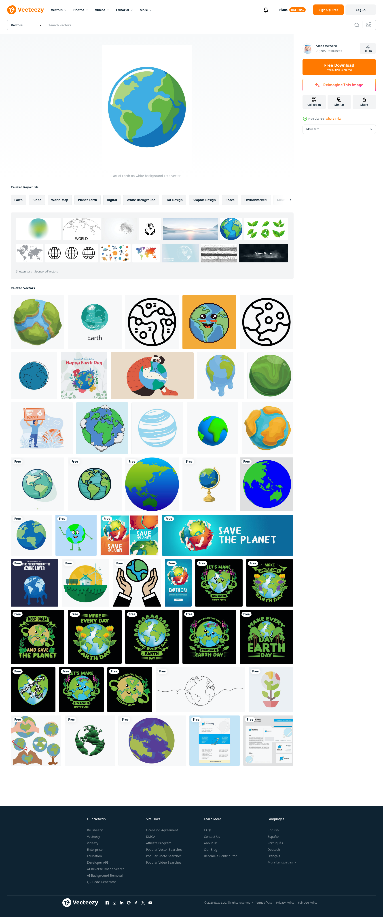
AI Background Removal (105, 875)
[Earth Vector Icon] (152, 740)
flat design (174, 200)
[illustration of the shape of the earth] (76, 535)
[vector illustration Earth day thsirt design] (219, 583)
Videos (100, 10)
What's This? (333, 119)
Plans (283, 10)
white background (141, 200)
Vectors (57, 10)
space (230, 200)
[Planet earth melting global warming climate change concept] (220, 375)
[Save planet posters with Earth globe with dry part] (129, 535)
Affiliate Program (158, 843)
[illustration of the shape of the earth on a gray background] (266, 484)
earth (18, 200)
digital (112, 200)
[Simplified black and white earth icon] (152, 322)
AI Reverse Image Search (106, 869)
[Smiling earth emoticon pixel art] (209, 322)
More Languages (280, 862)
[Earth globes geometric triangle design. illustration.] (90, 740)
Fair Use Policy (307, 902)
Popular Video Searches (163, 862)
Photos (78, 10)
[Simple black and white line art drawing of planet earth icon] (266, 322)
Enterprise (95, 849)
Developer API (97, 862)
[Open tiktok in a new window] (136, 902)
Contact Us (212, 836)
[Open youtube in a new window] (150, 902)
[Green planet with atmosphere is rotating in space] (270, 375)
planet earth (87, 200)
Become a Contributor (220, 856)
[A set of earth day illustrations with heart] (36, 740)
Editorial (122, 10)
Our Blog (210, 849)
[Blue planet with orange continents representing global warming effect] (267, 428)
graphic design (204, 200)
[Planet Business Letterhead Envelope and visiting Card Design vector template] (268, 740)
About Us (211, 843)
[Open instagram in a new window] (114, 902)
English (273, 830)
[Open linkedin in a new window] (121, 902)
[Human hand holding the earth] (137, 583)
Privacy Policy (285, 902)
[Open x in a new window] (143, 902)
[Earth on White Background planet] (34, 375)
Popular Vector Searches (164, 849)
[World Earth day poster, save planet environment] (178, 583)
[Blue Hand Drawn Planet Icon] (157, 428)
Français (274, 856)
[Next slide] (286, 200)
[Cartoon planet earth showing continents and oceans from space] (37, 322)
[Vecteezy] (25, 9)
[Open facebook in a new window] (107, 902)
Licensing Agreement (162, 830)
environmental (255, 200)
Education (94, 856)
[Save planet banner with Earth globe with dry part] (227, 535)
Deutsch (274, 849)
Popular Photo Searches (164, 856)
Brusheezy (95, 830)
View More (263, 253)
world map (59, 200)
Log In (361, 10)
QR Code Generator (101, 882)
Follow (368, 51)
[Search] (357, 25)
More (144, 10)
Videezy (92, 843)
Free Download (339, 67)
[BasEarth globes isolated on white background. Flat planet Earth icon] (31, 535)
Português (275, 843)
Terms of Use (263, 902)
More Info (312, 129)
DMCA (150, 836)
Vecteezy (93, 836)
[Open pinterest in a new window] (129, 902)
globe (36, 200)
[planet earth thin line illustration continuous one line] (200, 689)
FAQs (208, 830)
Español (273, 836)
